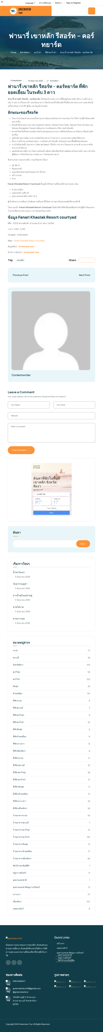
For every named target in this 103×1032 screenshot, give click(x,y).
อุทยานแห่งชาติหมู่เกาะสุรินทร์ (26, 887)
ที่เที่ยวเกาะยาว (19, 801)
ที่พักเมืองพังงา (19, 751)
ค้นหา (17, 532)
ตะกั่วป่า (37, 52)
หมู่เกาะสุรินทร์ (19, 873)
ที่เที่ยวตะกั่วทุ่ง (19, 772)
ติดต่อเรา (58, 3)
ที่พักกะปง (17, 700)
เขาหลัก (20, 260)
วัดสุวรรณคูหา (20, 584)
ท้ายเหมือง (17, 693)
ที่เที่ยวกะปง (18, 758)
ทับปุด (15, 686)
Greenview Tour (26, 1024)
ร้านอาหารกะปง (20, 815)
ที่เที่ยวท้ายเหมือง (20, 794)
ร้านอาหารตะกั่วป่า (21, 837)
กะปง (15, 650)
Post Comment (19, 450)
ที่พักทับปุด (17, 729)
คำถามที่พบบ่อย (45, 3)
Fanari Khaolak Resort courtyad (29, 240)
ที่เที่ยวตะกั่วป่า (19, 779)
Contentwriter (16, 80)
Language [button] (29, 3)
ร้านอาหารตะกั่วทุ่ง (21, 829)
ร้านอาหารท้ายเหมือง (22, 851)
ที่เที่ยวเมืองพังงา (20, 808)
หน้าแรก (60, 943)
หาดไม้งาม (18, 607)
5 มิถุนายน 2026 (22, 576)
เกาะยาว (16, 894)
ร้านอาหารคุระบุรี (21, 822)
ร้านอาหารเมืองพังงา (22, 858)
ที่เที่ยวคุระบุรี (19, 765)
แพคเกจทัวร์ (18, 908)
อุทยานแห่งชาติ (20, 880)
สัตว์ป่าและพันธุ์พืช (21, 865)
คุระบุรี (16, 657)
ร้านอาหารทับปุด (20, 844)
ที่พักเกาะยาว (18, 743)
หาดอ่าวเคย (19, 618)
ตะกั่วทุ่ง (16, 672)
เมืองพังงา (17, 901)
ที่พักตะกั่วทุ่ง (18, 715)
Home (13, 52)
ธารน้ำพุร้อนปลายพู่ (22, 595)
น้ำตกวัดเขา (19, 572)
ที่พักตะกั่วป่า (50, 52)
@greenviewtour (21, 992)
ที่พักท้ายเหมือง (19, 736)
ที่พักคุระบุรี (18, 708)
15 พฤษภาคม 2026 (35, 81)
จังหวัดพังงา (25, 52)
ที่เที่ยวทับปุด (18, 786)
